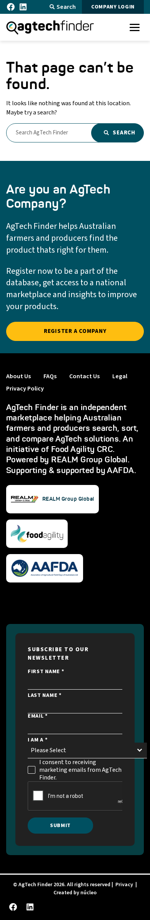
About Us (18, 376)
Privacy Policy (25, 388)
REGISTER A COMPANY (75, 331)
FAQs (50, 376)
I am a (38, 740)
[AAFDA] (44, 568)
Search (66, 7)
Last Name (45, 695)
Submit (60, 825)
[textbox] (80, 750)
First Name (46, 671)
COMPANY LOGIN (113, 7)
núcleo (88, 893)
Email (38, 716)
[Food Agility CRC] (37, 534)
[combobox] (87, 750)
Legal (119, 376)
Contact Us (84, 376)
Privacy (124, 885)
